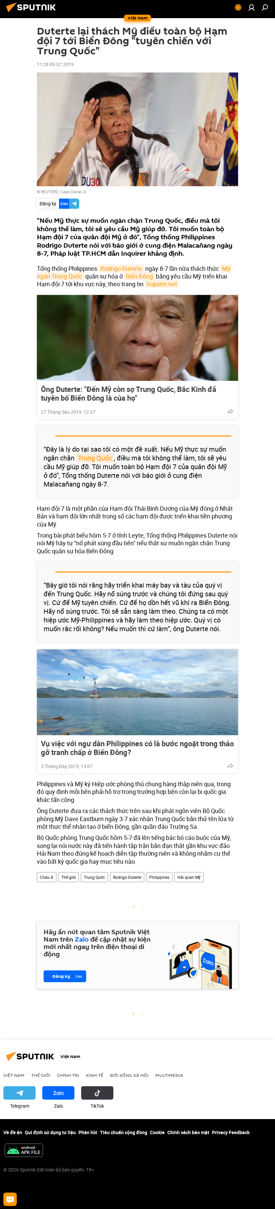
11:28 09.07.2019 (55, 64)
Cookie (157, 1132)
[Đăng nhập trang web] (251, 7)
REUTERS (49, 191)
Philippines (159, 877)
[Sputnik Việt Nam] (32, 13)
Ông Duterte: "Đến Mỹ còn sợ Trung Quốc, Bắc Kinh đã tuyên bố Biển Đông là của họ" (128, 393)
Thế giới (68, 877)
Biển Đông (139, 276)
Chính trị (68, 1075)
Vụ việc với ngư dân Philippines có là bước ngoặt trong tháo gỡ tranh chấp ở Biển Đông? (137, 748)
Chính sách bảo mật (188, 1132)
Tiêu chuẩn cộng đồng (123, 1132)
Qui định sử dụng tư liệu (50, 1132)
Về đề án (12, 1132)
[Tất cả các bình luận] (10, 1199)
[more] (230, 411)
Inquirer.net (162, 284)
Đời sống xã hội (129, 1075)
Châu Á (46, 877)
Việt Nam (13, 1075)
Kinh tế (94, 1075)
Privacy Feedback (231, 1132)
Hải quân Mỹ (189, 877)
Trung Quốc (95, 457)
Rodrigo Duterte (121, 268)
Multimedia (169, 1075)
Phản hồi (87, 1132)
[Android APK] (24, 1151)
